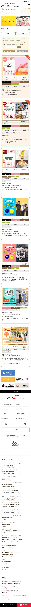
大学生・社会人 (16, 43)
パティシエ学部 (21, 38)
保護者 (21, 44)
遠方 (22, 43)
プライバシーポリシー (11, 437)
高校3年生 (9, 43)
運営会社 (3, 435)
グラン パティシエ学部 (12, 38)
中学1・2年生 (15, 44)
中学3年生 (9, 44)
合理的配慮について (25, 435)
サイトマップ (21, 437)
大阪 (23, 33)
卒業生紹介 (4, 413)
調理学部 (18, 40)
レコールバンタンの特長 (7, 404)
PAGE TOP (15, 392)
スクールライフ (19, 409)
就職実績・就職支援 (6, 409)
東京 (8, 33)
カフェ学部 (12, 40)
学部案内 (18, 404)
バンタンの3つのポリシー (13, 435)
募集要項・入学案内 (20, 413)
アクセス (15, 429)
